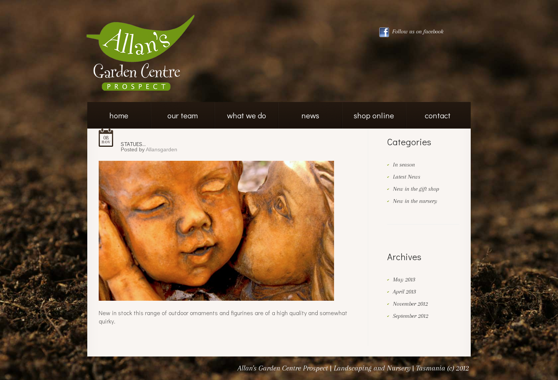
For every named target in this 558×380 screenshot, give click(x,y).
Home (118, 115)
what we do (246, 115)
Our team (182, 115)
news (310, 115)
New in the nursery (415, 201)
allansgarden (161, 149)
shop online (374, 115)
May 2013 (404, 279)
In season (404, 164)
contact (438, 115)
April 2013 (404, 291)
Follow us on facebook (417, 31)
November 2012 (410, 303)
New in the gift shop (416, 188)
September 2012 (410, 315)
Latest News (406, 176)
